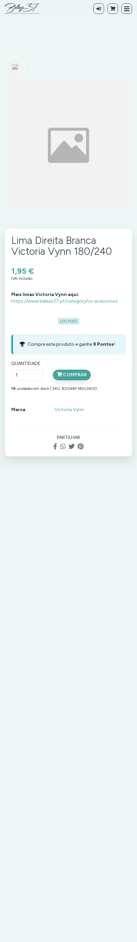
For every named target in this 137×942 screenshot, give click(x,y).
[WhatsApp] (63, 446)
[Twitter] (71, 446)
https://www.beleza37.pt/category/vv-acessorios (64, 301)
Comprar (74, 375)
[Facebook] (55, 446)
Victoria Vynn (69, 409)
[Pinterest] (80, 446)
